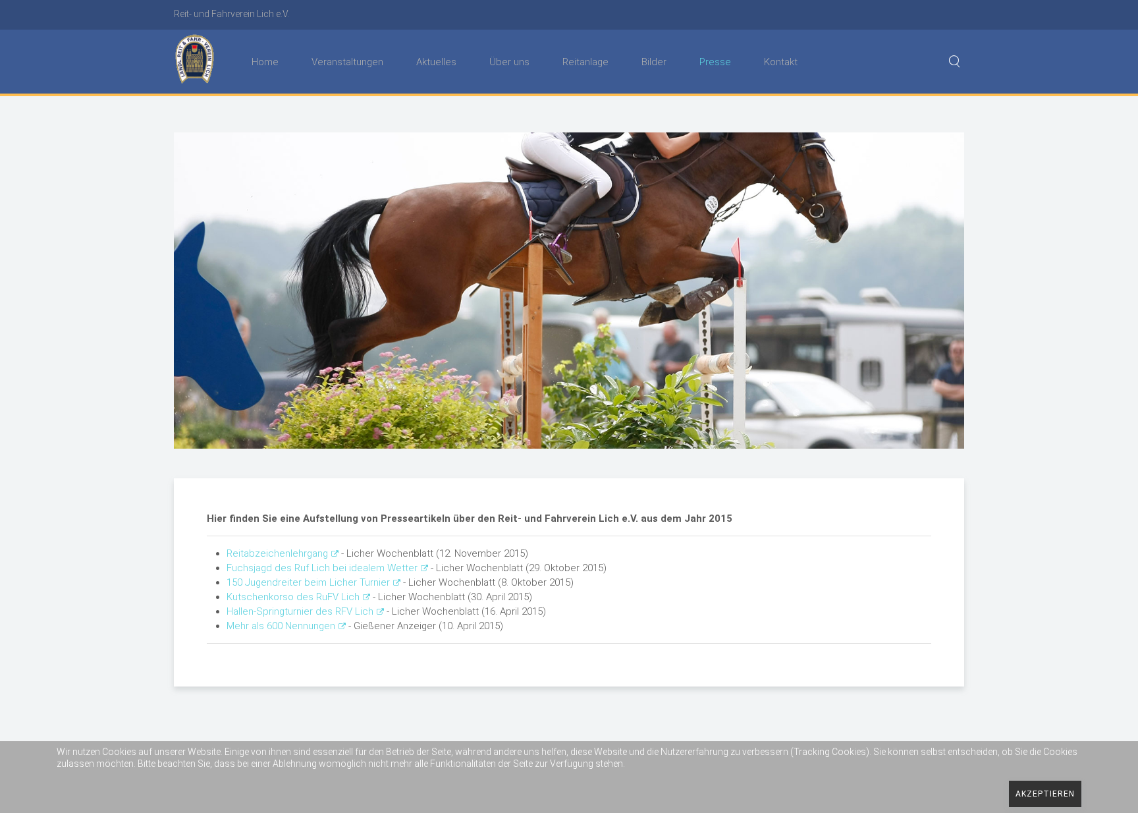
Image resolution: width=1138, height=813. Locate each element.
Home (265, 62)
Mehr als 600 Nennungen (281, 626)
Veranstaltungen (347, 62)
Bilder (653, 62)
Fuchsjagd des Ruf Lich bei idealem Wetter (322, 568)
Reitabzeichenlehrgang (277, 553)
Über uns (509, 62)
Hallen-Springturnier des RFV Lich (300, 611)
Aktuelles (436, 62)
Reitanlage (585, 62)
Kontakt (781, 62)
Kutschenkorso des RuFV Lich (293, 597)
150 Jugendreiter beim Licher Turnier (308, 582)
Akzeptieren (1045, 794)
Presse (715, 62)
